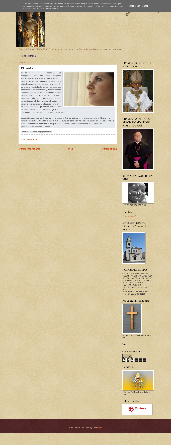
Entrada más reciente (29, 149)
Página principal (28, 55)
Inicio (70, 149)
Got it (145, 6)
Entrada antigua (109, 149)
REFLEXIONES (32, 140)
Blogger (99, 428)
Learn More (134, 6)
